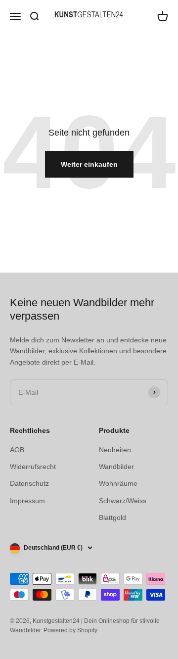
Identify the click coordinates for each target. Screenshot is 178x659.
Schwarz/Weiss (122, 501)
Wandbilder (116, 467)
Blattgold (112, 517)
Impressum (27, 501)
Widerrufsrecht (33, 467)
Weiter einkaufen (89, 164)
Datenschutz (29, 483)
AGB (17, 450)
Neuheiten (115, 450)
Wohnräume (118, 483)
